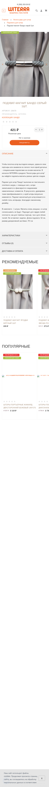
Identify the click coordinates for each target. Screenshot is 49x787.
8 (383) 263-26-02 (23, 4)
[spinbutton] (39, 129)
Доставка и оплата (12, 251)
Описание (7, 153)
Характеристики (11, 235)
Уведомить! (24, 142)
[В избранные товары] (45, 33)
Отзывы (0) (7, 243)
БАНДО (17, 117)
